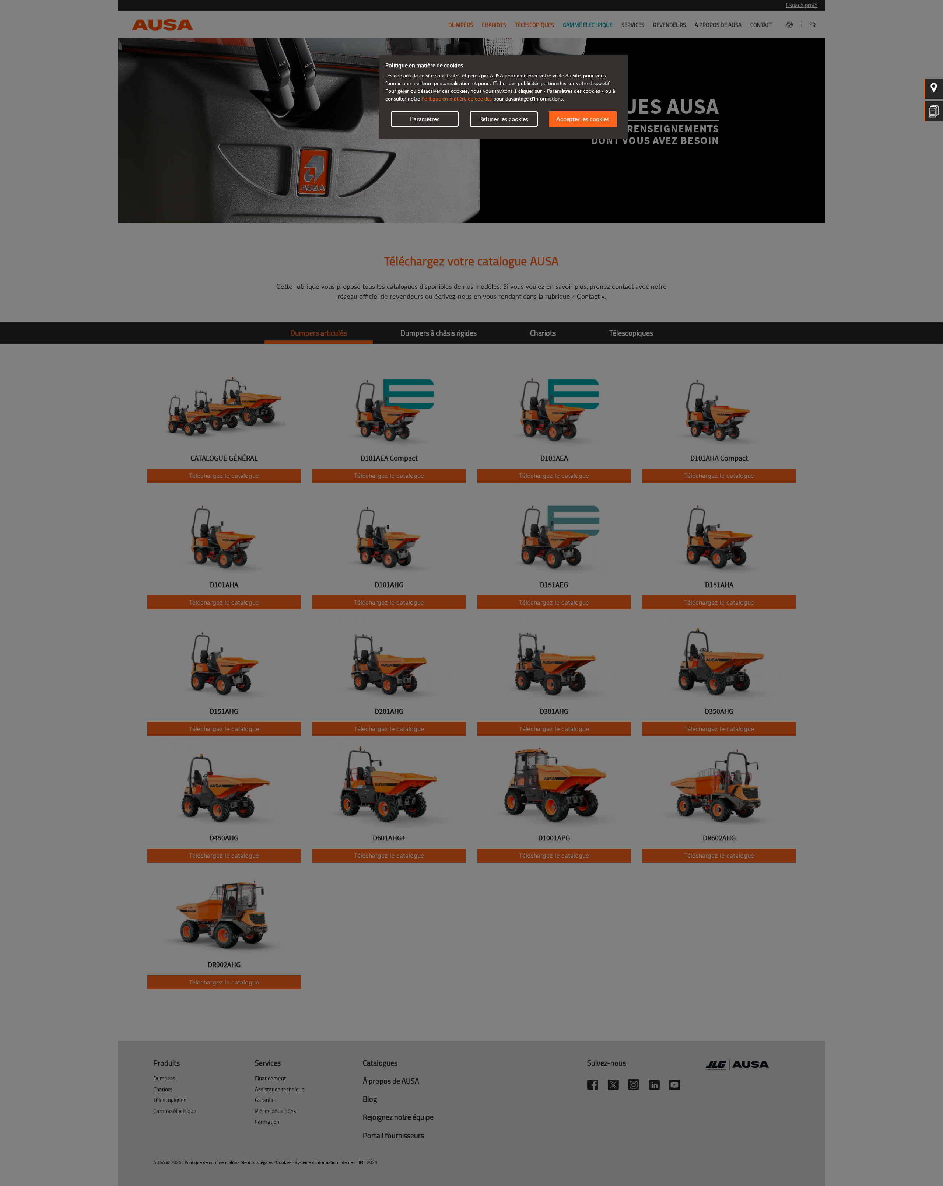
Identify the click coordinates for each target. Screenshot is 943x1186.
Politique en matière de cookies (456, 98)
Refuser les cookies (503, 119)
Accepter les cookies (582, 119)
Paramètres (424, 119)
